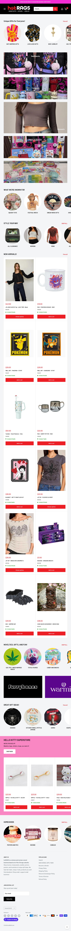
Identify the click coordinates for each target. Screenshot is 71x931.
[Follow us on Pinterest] (15, 915)
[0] (66, 9)
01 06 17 (7, 800)
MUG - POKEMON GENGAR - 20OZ (46, 307)
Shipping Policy (43, 871)
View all (65, 21)
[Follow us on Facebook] (5, 915)
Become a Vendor (44, 865)
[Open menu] (5, 9)
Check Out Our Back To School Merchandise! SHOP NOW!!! (35, 1)
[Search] (55, 9)
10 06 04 (7, 626)
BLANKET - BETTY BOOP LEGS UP (15, 497)
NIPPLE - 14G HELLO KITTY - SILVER (15, 797)
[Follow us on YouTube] (19, 915)
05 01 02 (39, 563)
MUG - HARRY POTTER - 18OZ (45, 434)
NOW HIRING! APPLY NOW (46, 863)
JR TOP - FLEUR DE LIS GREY (45, 497)
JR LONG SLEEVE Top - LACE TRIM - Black (17, 307)
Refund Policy (43, 879)
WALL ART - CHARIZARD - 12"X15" (46, 370)
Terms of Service (43, 876)
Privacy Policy (43, 868)
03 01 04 (7, 309)
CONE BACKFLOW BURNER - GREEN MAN (48, 624)
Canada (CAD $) (8, 908)
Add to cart (51, 316)
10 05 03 (39, 309)
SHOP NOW (9, 751)
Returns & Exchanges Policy (47, 873)
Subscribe (9, 899)
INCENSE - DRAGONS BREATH (45, 560)
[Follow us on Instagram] (12, 915)
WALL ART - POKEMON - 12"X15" (14, 370)
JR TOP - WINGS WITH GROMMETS (15, 560)
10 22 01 (7, 373)
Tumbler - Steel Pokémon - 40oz (14, 434)
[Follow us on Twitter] (8, 915)
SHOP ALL (65, 223)
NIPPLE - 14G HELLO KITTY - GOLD (40, 797)
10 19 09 (7, 499)
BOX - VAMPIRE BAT (11, 624)
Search (41, 860)
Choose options (20, 316)
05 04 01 (39, 626)
